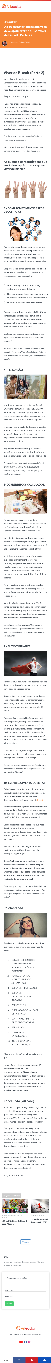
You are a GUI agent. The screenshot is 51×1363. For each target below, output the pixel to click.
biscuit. (40, 800)
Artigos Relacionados (11, 1195)
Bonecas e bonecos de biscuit (12, 1216)
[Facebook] (19, 1360)
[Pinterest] (32, 1360)
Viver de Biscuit (38, 1215)
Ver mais (25, 1242)
